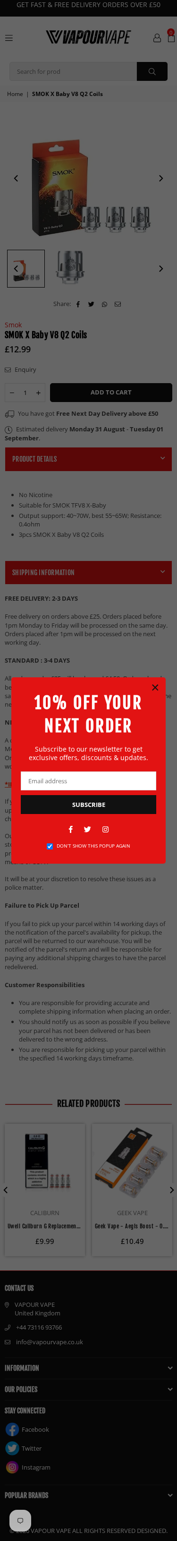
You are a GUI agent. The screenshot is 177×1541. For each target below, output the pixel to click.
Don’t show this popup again (93, 845)
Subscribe (88, 804)
